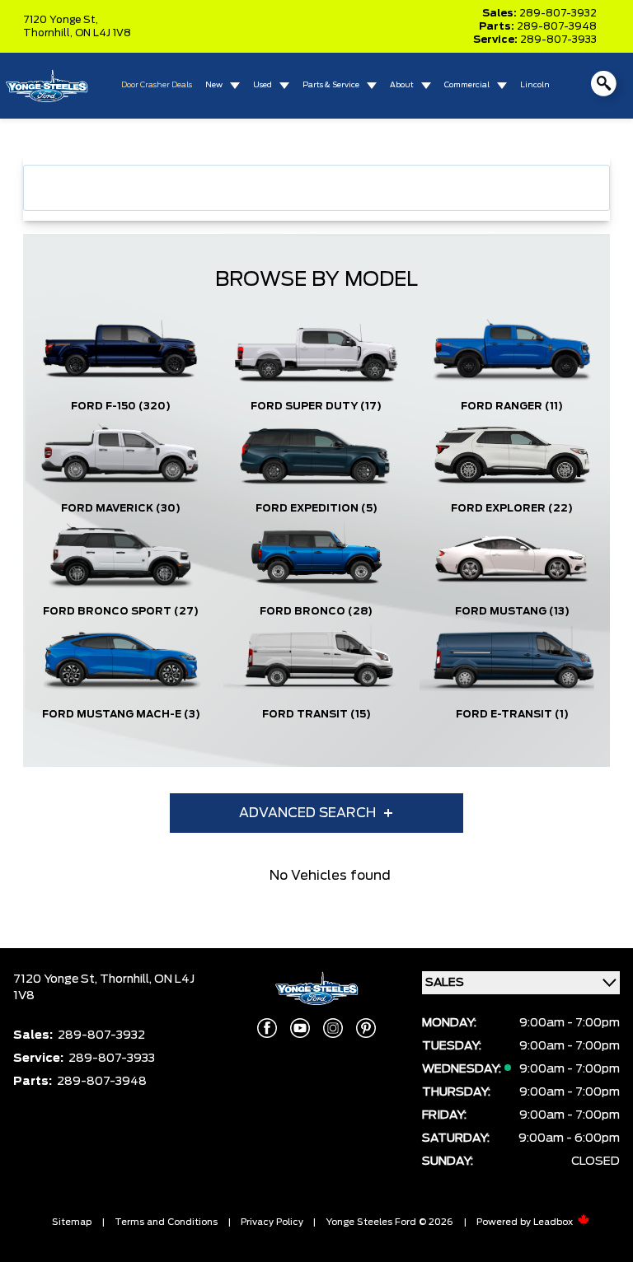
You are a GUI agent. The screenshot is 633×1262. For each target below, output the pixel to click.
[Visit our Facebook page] (267, 1028)
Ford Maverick (121, 508)
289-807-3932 (558, 13)
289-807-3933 (558, 39)
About (402, 85)
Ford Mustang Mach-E (121, 714)
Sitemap (71, 1222)
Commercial (467, 85)
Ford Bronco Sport (121, 611)
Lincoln (535, 85)
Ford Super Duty (316, 406)
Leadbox (554, 1222)
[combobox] (316, 188)
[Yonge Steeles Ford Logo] (46, 86)
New (214, 85)
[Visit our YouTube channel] (300, 1028)
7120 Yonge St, (60, 20)
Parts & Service (330, 85)
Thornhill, (49, 33)
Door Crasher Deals (156, 85)
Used (262, 85)
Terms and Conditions (166, 1222)
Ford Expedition (316, 508)
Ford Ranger (512, 406)
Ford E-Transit (512, 714)
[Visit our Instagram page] (333, 1028)
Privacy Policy (272, 1222)
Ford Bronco (316, 611)
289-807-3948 (557, 26)
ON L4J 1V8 (103, 33)
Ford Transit (316, 714)
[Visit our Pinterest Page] (366, 1028)
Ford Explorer (512, 508)
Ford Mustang (512, 611)
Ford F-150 (121, 406)
